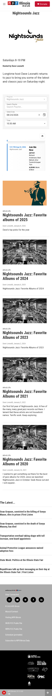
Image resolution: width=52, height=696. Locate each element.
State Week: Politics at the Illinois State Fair (21, 560)
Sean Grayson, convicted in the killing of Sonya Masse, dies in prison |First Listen (23, 513)
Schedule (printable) (13, 635)
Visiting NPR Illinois (13, 617)
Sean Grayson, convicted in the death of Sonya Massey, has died (22, 525)
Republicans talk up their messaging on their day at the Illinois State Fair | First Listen (25, 571)
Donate (43, 4)
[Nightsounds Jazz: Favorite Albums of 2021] (25, 369)
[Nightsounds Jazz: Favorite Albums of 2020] (25, 437)
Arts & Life (7, 211)
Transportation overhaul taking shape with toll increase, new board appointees (22, 537)
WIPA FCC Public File (13, 629)
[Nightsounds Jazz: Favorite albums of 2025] (25, 193)
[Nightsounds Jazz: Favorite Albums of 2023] (25, 310)
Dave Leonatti (18, 66)
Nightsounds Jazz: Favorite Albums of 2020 (25, 461)
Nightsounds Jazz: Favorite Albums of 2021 (25, 394)
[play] (4, 692)
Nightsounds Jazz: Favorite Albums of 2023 (25, 335)
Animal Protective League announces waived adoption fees (21, 549)
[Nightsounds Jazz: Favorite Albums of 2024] (25, 252)
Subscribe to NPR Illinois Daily (17, 641)
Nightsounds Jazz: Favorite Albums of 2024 (25, 276)
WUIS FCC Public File (13, 623)
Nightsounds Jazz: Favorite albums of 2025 (25, 217)
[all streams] (48, 692)
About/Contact (11, 612)
